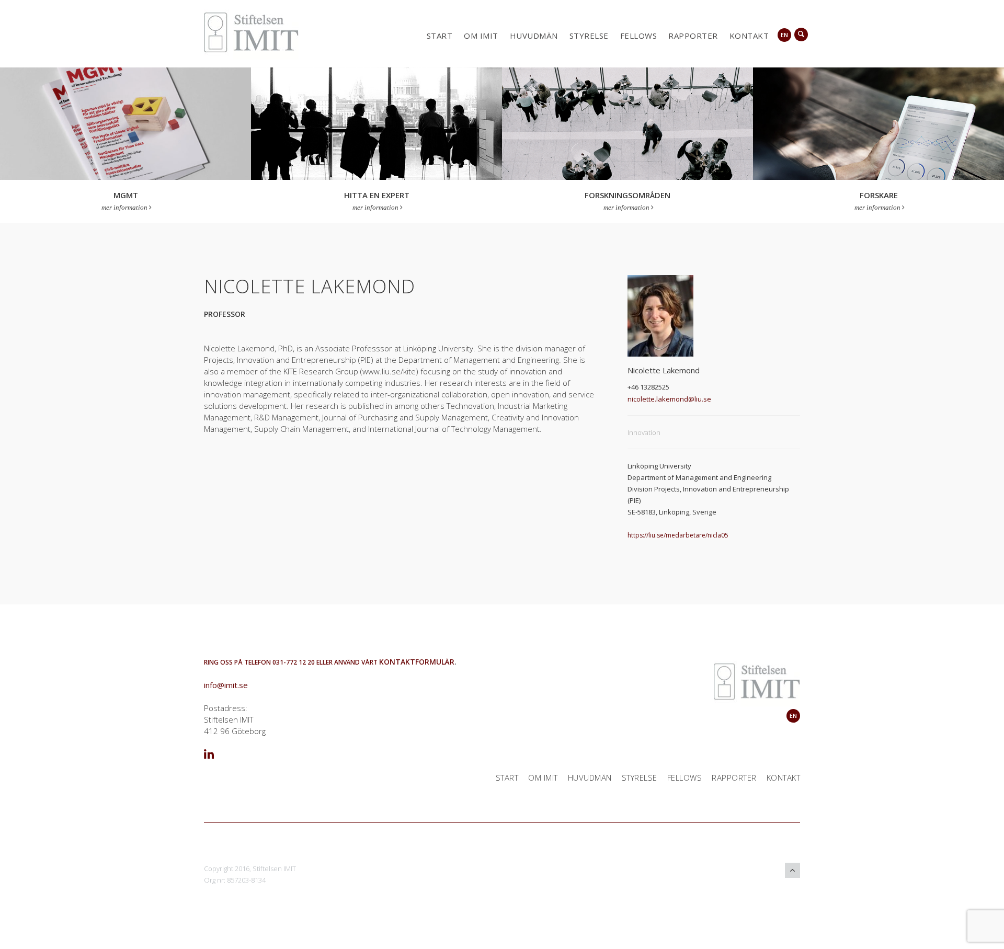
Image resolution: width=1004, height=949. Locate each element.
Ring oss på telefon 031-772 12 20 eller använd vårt (291, 662)
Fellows (638, 35)
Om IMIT (481, 35)
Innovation (644, 432)
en (784, 35)
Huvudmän (534, 35)
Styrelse (589, 35)
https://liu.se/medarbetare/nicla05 (678, 535)
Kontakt (749, 35)
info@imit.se (226, 685)
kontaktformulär (416, 662)
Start (440, 35)
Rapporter (693, 35)
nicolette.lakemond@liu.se (669, 399)
